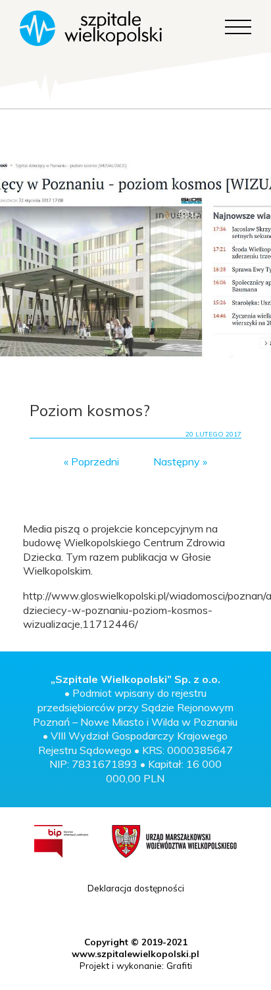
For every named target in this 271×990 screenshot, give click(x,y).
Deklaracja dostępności (135, 887)
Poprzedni (95, 461)
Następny (176, 461)
